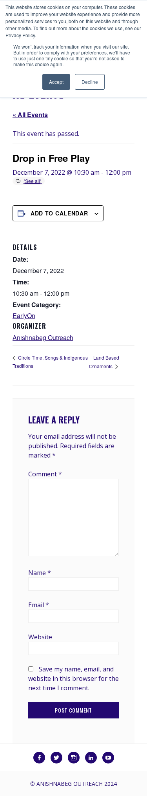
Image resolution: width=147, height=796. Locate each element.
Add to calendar (59, 213)
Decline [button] (90, 81)
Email (38, 605)
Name (39, 572)
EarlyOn (24, 315)
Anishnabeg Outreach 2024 (76, 783)
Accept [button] (56, 81)
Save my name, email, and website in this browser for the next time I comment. (73, 678)
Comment (45, 474)
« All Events (30, 114)
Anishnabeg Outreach (43, 337)
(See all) (33, 180)
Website (40, 637)
